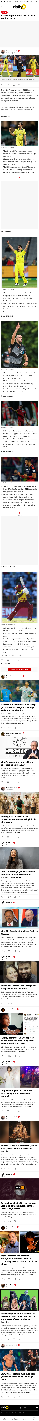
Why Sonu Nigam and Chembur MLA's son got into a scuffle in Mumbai (16, 1093)
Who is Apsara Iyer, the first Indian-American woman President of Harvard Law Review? (18, 874)
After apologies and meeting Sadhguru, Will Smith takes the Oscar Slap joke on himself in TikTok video (19, 1260)
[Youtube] (24, 1407)
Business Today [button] (20, 1)
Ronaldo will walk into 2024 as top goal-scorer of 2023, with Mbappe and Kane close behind (18, 707)
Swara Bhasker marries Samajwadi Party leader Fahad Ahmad (18, 987)
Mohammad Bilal (11, 51)
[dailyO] (19, 7)
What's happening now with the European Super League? (17, 763)
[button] (19, 51)
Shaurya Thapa (11, 1009)
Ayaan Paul (9, 1285)
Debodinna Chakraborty (13, 676)
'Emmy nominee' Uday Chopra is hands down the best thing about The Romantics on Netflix (17, 1040)
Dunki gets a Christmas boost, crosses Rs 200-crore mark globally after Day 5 (18, 819)
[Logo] (5, 1407)
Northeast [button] (10, 1)
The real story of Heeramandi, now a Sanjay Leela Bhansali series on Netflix (19, 1148)
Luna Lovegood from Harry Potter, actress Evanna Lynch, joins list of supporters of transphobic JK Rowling (18, 1318)
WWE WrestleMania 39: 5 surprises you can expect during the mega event (18, 1376)
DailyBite (9, 843)
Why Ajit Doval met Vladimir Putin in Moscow (19, 932)
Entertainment (9, 789)
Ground (4, 12)
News (7, 844)
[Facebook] (21, 1407)
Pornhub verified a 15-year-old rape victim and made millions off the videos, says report (19, 1205)
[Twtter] (16, 1407)
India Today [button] (29, 1)
